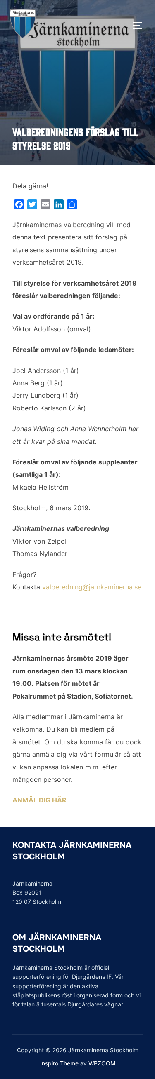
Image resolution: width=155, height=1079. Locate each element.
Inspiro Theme (59, 1063)
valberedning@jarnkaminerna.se (91, 587)
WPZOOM (101, 1063)
